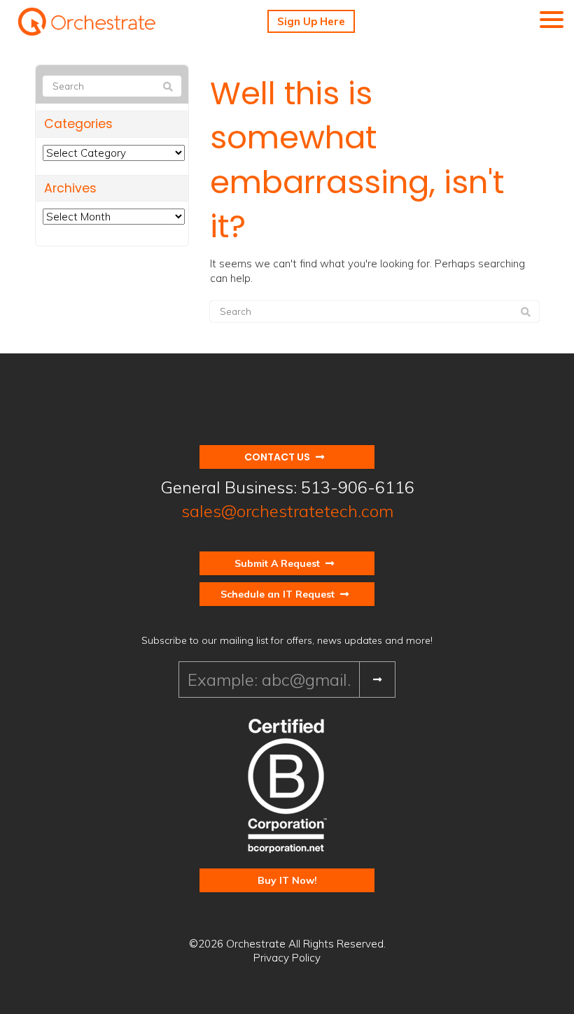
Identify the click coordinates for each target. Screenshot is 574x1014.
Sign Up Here (311, 21)
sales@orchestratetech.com (287, 510)
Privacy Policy (287, 957)
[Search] (525, 312)
